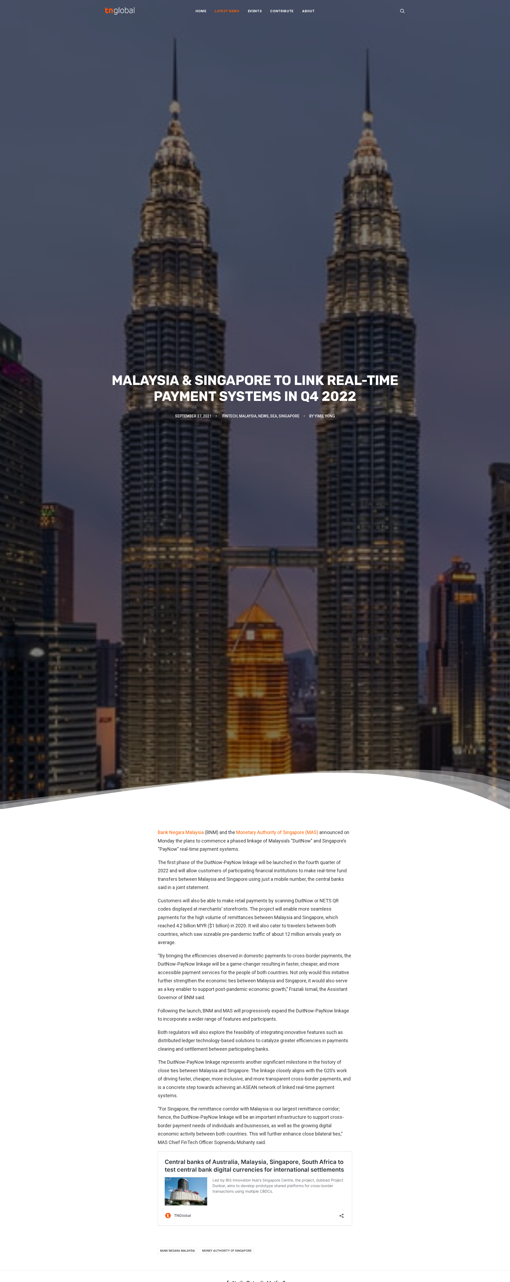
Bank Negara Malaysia (181, 832)
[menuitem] (201, 11)
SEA (273, 416)
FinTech (229, 416)
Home (201, 11)
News (263, 416)
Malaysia (248, 416)
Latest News (227, 11)
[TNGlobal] (119, 11)
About (308, 11)
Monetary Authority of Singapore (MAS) (277, 832)
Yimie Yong (324, 416)
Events (255, 11)
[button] (402, 11)
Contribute (282, 11)
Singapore (289, 416)
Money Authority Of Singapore (227, 1250)
